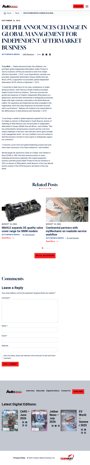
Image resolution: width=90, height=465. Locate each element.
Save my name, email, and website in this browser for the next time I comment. (30, 357)
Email (4, 336)
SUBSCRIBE (78, 392)
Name (4, 326)
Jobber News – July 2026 (54, 416)
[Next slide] (86, 209)
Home (9, 13)
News (17, 13)
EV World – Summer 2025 (83, 418)
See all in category (45, 256)
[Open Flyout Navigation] (87, 6)
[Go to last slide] (4, 209)
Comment (6, 298)
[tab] (42, 248)
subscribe (78, 6)
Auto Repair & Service (11, 54)
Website (5, 346)
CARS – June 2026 (24, 415)
